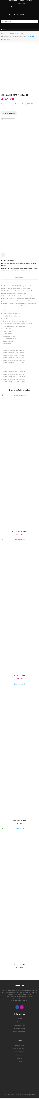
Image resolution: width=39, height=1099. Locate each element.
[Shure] (8, 185)
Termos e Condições (19, 1028)
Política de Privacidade (19, 1031)
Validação (19, 1058)
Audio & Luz (12, 34)
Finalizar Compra (19, 1052)
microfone (23, 268)
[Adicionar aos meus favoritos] (3, 255)
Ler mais (21, 671)
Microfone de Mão (20, 36)
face (17, 1007)
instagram (22, 1007)
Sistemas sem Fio (6, 36)
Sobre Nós (19, 1019)
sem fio (3, 271)
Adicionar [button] (21, 526)
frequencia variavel (13, 268)
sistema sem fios (25, 271)
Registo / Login (22, 3)
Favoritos (19, 1061)
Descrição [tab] (19, 277)
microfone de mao (31, 268)
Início (3, 34)
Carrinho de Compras (19, 1048)
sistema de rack (14, 271)
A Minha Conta (19, 1045)
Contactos (19, 1055)
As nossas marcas (19, 1025)
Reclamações (19, 1035)
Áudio (21, 34)
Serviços (19, 1022)
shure (7, 271)
